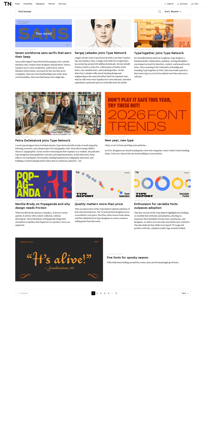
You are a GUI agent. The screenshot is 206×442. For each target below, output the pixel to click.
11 (116, 293)
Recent (175, 11)
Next (184, 293)
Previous (24, 293)
